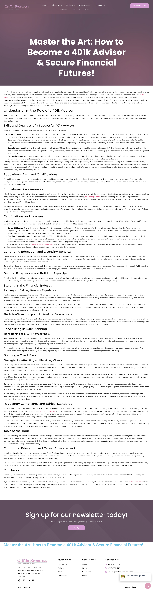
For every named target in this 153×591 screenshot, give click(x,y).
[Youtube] (29, 580)
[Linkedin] (33, 580)
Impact (99, 5)
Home (43, 5)
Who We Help (84, 5)
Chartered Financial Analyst (41, 244)
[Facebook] (19, 580)
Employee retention (47, 411)
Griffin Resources (136, 482)
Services (69, 5)
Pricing (86, 9)
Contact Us (75, 9)
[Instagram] (24, 580)
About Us (56, 5)
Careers (63, 9)
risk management (92, 197)
